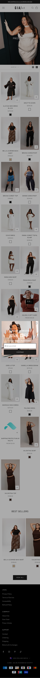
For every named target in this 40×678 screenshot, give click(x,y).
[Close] (36, 323)
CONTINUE (20, 352)
